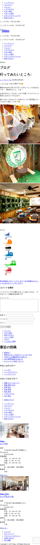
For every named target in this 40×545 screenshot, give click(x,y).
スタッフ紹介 (9, 13)
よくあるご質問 (10, 341)
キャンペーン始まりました (14, 361)
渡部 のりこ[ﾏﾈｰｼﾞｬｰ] (11, 383)
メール (3, 319)
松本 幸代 (7, 392)
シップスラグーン (10, 372)
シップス (7, 370)
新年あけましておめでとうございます (18, 355)
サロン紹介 (8, 11)
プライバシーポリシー (12, 536)
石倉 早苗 (7, 389)
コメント (4, 298)
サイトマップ (9, 534)
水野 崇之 (7, 387)
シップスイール (5, 80)
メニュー (7, 7)
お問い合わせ (9, 538)
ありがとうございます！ (12, 281)
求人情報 (7, 540)
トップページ (9, 3)
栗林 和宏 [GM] (9, 385)
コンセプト (8, 5)
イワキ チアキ (9, 394)
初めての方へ (9, 18)
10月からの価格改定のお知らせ (15, 357)
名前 (2, 315)
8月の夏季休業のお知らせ (13, 359)
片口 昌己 (7, 396)
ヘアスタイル (9, 9)
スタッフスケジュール (12, 15)
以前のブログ (9, 400)
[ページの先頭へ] (1, 422)
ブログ (6, 339)
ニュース (7, 532)
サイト (2, 323)
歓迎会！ (7, 352)
